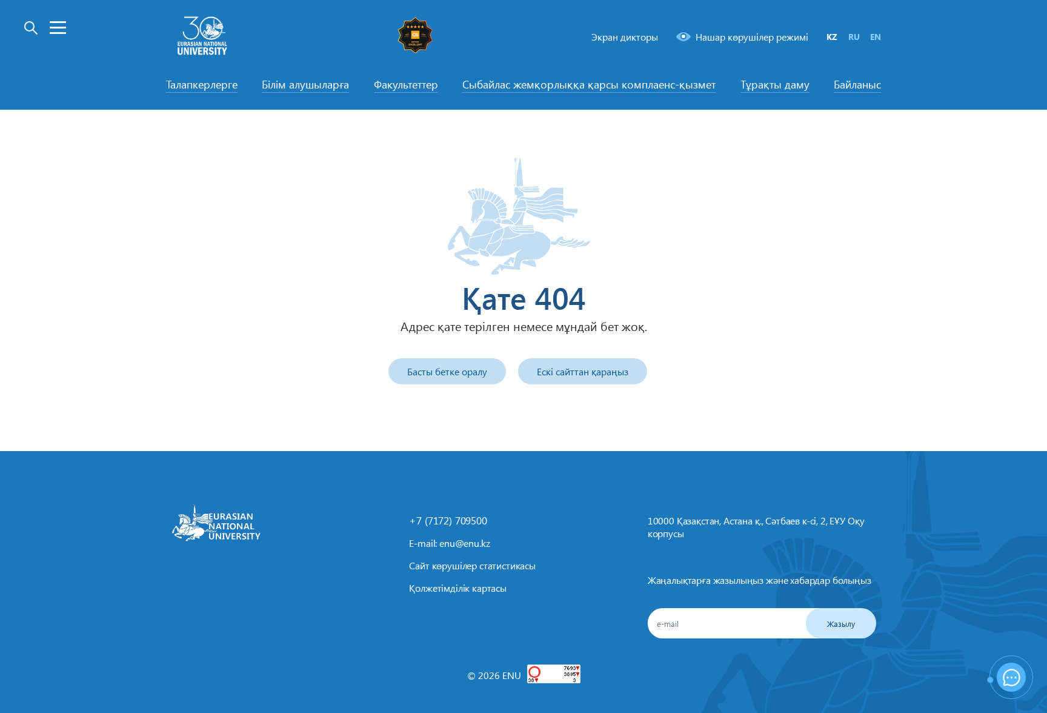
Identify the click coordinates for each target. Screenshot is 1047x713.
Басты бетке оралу (447, 371)
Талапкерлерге (202, 84)
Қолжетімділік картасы (458, 587)
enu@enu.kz (464, 543)
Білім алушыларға (305, 84)
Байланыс (857, 84)
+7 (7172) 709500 (448, 520)
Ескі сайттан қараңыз (582, 371)
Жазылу (841, 623)
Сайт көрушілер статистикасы (472, 565)
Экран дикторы (624, 36)
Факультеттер (406, 84)
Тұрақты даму (774, 84)
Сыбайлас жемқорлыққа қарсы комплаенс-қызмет (589, 84)
